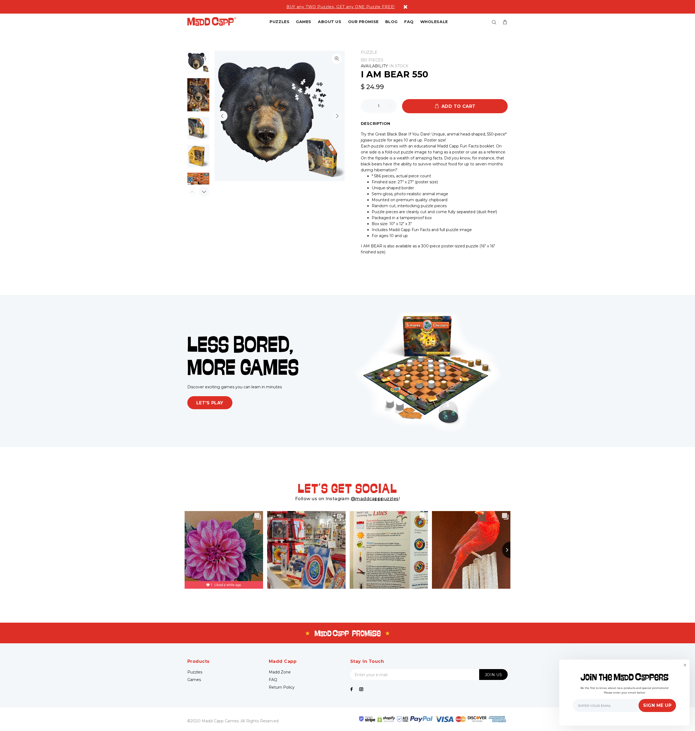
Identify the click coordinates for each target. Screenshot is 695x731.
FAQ (273, 679)
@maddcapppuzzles (375, 498)
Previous (222, 116)
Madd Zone (280, 672)
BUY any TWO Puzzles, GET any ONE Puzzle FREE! (340, 6)
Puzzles (194, 672)
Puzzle (369, 52)
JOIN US (493, 674)
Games (194, 679)
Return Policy (282, 687)
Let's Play (209, 402)
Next (337, 116)
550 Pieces (372, 60)
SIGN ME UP (657, 705)
